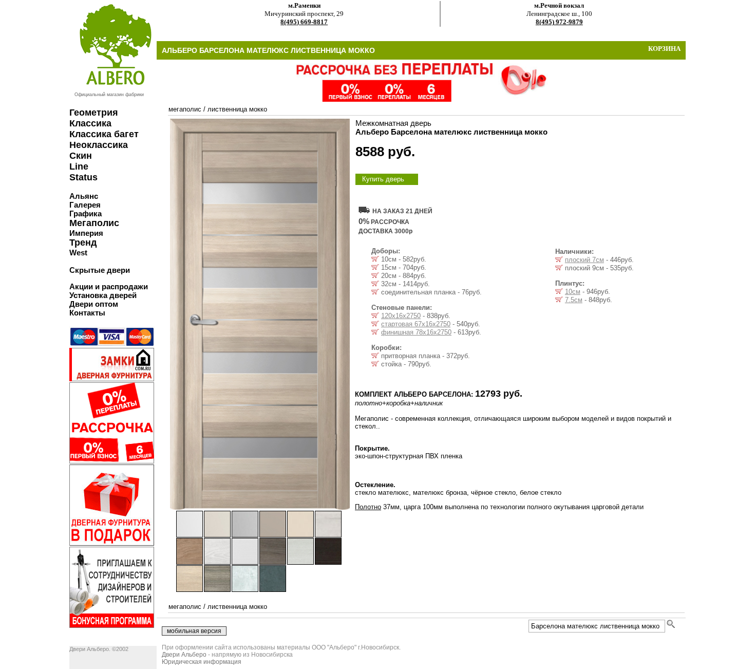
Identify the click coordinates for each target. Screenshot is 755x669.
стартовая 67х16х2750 (415, 324)
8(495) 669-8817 (304, 22)
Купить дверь (383, 179)
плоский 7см (584, 260)
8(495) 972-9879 (559, 22)
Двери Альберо (184, 654)
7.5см (573, 300)
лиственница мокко (237, 109)
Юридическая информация (201, 661)
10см (572, 291)
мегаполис (184, 109)
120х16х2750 (401, 316)
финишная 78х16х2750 (416, 332)
